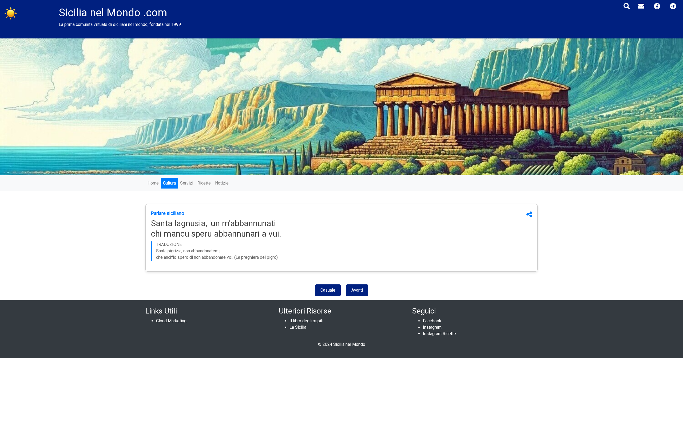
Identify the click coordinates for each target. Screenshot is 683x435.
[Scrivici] (641, 6)
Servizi (186, 183)
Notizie (222, 183)
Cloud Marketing (171, 320)
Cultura (169, 183)
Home (153, 183)
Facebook (432, 320)
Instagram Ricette (439, 333)
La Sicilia (297, 327)
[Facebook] (657, 6)
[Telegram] (673, 6)
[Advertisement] (160, 395)
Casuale (327, 290)
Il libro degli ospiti (306, 320)
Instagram (432, 327)
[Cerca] (627, 6)
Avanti (357, 290)
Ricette (204, 183)
